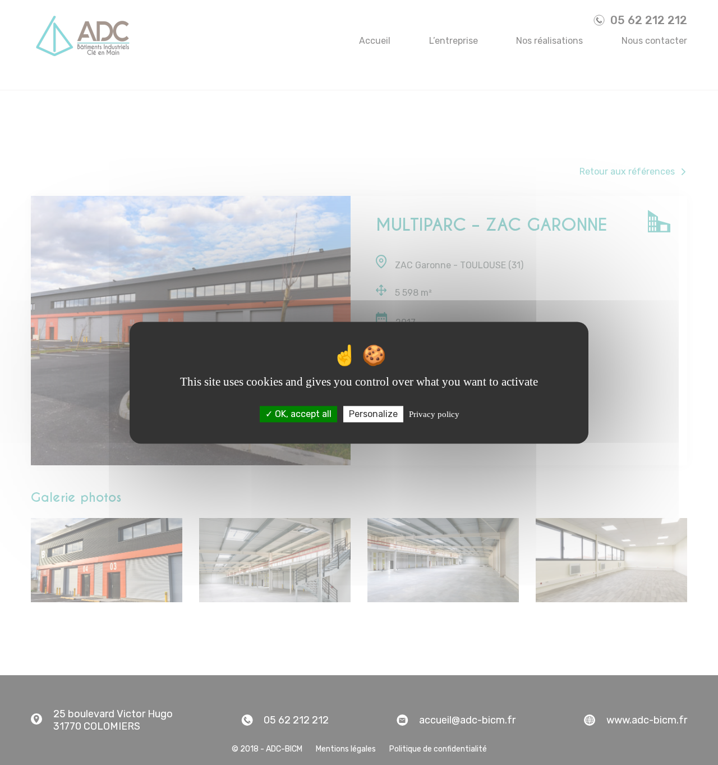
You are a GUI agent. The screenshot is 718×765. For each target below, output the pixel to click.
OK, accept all (302, 414)
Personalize (373, 414)
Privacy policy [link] (434, 414)
